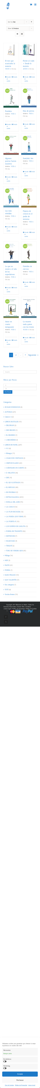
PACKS (7, 565)
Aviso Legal (31, 1085)
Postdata (8, 111)
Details (15, 77)
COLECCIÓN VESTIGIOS (14, 458)
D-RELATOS (10, 473)
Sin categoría (9, 585)
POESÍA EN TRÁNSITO (14, 531)
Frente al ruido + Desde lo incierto (28, 63)
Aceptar (20, 1074)
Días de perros (28, 111)
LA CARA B (10, 507)
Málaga (7, 555)
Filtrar (8, 392)
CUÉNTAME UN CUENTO (15, 468)
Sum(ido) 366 (28, 158)
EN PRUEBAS (11, 492)
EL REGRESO (10, 435)
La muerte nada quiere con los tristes (28, 324)
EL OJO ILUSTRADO (13, 483)
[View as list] (22, 34)
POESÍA (7, 570)
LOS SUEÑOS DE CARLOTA (16, 526)
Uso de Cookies (9, 1085)
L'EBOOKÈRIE (11, 440)
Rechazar (20, 1080)
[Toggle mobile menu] (35, 4)
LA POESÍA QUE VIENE (14, 517)
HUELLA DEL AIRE (13, 502)
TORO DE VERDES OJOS (14, 551)
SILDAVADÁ (10, 541)
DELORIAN (10, 425)
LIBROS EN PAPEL (11, 445)
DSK (7, 478)
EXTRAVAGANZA (12, 497)
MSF (6, 560)
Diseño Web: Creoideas (24, 606)
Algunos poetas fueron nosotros (10, 161)
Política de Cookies (31, 609)
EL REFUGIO (10, 487)
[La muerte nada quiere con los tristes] (29, 307)
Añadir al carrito (9, 79)
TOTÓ (7, 590)
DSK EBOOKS (10, 430)
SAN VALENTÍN (10, 580)
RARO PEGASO (10, 575)
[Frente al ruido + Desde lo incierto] (29, 50)
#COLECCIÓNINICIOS (12, 407)
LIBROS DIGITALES (11, 422)
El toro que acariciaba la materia (10, 63)
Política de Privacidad (21, 1085)
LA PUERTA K (11, 521)
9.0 (7, 448)
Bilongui (9, 453)
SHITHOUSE (10, 536)
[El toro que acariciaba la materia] (11, 50)
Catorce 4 (8, 417)
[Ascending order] (31, 22)
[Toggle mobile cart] (31, 4)
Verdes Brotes (10, 594)
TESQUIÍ (9, 546)
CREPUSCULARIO (12, 463)
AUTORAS (8, 412)
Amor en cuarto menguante (9, 324)
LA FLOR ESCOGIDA (13, 512)
